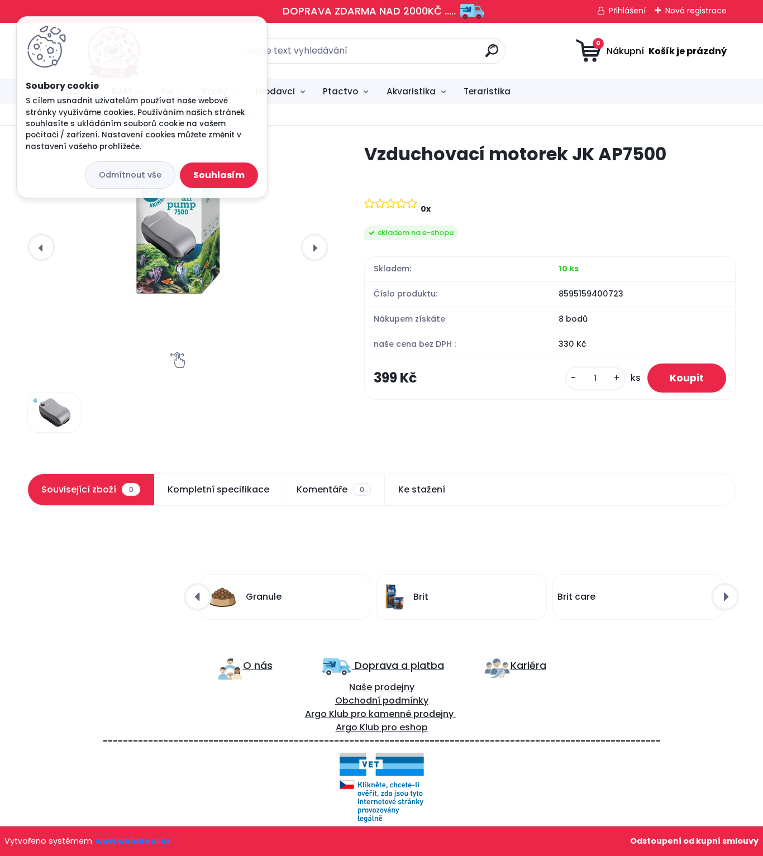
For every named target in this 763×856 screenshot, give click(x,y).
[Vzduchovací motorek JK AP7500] (177, 223)
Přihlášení (627, 10)
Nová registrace (696, 10)
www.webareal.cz (133, 841)
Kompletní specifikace (218, 489)
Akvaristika (411, 91)
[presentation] (41, 247)
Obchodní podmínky (381, 700)
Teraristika (487, 91)
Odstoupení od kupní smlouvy (694, 841)
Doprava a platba (398, 665)
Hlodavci (275, 91)
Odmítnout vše (130, 174)
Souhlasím (219, 175)
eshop (412, 727)
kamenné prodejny (410, 713)
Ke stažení (421, 489)
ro (361, 713)
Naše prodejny (381, 687)
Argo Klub (327, 713)
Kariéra (528, 665)
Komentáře (330, 489)
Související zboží (87, 489)
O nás (258, 665)
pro (389, 727)
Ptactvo (340, 91)
